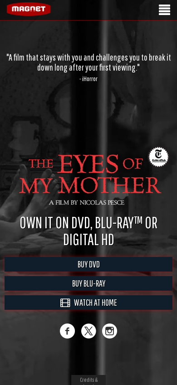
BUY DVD (89, 273)
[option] (88, 67)
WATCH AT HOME (93, 312)
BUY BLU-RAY (88, 292)
